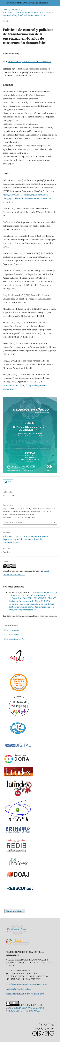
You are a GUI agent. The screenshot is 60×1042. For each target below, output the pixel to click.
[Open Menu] (3, 3)
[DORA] (17, 763)
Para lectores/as (11, 630)
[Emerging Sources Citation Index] (18, 692)
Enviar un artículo (14, 911)
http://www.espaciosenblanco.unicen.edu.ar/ (27, 984)
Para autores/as (11, 634)
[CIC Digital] (17, 749)
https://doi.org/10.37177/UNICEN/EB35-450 (29, 61)
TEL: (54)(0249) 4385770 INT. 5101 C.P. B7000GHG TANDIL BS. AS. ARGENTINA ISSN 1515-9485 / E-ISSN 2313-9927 (27, 976)
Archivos (16, 9)
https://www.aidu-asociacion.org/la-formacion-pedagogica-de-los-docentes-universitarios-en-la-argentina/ (27, 198)
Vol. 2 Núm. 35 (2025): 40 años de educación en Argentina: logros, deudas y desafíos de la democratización (28, 13)
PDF (9, 481)
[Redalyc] (19, 715)
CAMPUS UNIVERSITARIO (18, 970)
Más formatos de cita (14, 522)
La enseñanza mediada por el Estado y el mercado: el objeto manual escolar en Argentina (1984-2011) (33, 595)
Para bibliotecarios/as (14, 639)
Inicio (5, 9)
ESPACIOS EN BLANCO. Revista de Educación (27, 3)
